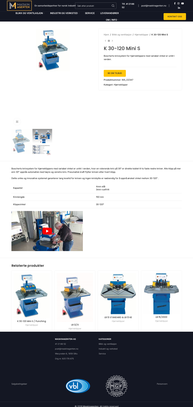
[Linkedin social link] (179, 8)
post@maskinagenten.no (153, 5)
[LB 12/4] (75, 297)
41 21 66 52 (60, 344)
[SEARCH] (113, 5)
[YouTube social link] (182, 3)
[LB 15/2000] (161, 293)
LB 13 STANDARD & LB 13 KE (118, 317)
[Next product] (112, 41)
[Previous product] (105, 41)
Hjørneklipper (141, 34)
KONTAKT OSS (175, 16)
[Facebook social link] (175, 3)
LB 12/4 (75, 324)
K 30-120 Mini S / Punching (31, 321)
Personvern (162, 384)
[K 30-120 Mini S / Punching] (32, 295)
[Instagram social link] (178, 3)
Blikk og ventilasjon (122, 34)
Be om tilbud (115, 73)
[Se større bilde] (17, 121)
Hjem (106, 34)
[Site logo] (19, 5)
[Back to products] (109, 41)
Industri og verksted (108, 349)
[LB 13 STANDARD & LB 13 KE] (118, 294)
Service (102, 353)
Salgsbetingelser (19, 384)
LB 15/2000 (161, 317)
